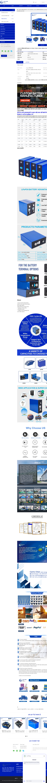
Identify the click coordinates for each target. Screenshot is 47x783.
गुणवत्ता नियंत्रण (3, 29)
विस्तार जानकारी (19, 62)
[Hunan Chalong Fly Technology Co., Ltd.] (2, 51)
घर (4, 5)
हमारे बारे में (20, 5)
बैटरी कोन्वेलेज (3, 33)
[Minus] (44, 756)
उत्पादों (12, 5)
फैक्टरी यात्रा (2, 26)
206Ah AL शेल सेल (30, 709)
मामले (1, 36)
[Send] (44, 781)
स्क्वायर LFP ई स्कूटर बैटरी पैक (22, 709)
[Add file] (24, 781)
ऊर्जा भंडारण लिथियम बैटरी (7, 15)
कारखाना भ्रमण (29, 5)
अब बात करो (2, 38)
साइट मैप (16, 778)
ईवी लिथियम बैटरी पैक (7, 12)
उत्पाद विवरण (27, 62)
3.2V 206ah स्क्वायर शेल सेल (38, 709)
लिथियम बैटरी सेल (7, 18)
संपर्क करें (37, 5)
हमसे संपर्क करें (3, 31)
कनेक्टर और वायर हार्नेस (7, 21)
